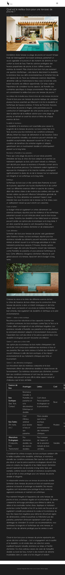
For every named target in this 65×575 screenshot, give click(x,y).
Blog (49, 15)
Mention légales (44, 568)
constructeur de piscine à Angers (19, 108)
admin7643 (14, 15)
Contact (38, 568)
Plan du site (33, 568)
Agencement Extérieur (38, 15)
